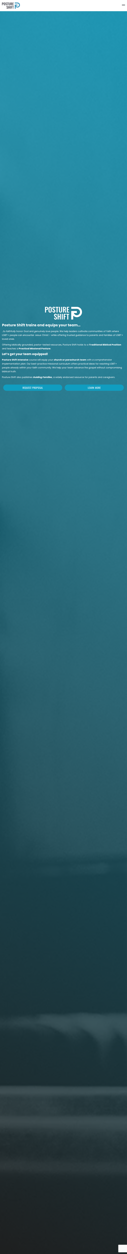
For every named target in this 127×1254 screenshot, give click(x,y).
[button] (117, 5)
